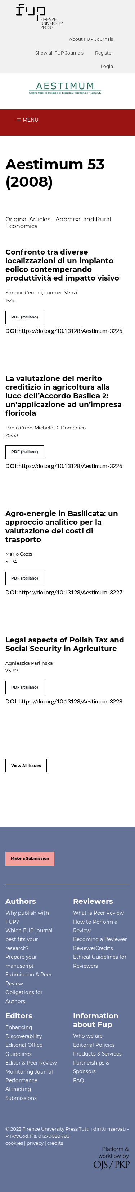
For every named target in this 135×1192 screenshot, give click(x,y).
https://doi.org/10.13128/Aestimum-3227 (70, 592)
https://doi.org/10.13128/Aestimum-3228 (70, 701)
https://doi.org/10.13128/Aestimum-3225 (70, 330)
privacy (35, 1143)
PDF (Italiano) (24, 317)
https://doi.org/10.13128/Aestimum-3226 (70, 465)
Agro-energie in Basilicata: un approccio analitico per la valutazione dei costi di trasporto (61, 526)
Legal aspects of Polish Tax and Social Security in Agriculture (64, 644)
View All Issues (26, 765)
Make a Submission (30, 858)
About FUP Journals (91, 39)
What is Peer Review (98, 913)
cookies (14, 1143)
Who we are (88, 1036)
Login (107, 66)
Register (104, 53)
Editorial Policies (94, 1045)
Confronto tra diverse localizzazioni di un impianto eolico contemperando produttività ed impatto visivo (62, 265)
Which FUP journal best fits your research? (29, 939)
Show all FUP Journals (59, 53)
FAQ (78, 1080)
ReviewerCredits (93, 948)
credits (55, 1143)
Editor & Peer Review (31, 1063)
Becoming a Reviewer (100, 939)
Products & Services (97, 1054)
